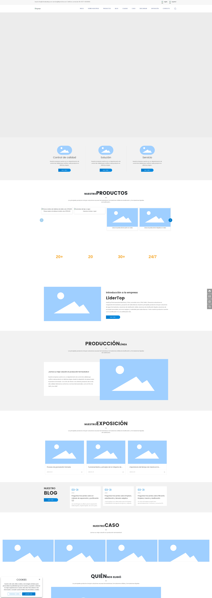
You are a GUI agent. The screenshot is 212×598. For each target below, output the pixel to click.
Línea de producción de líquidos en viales (122, 227)
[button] (41, 220)
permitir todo (28, 594)
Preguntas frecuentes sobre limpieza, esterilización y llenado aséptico (118, 497)
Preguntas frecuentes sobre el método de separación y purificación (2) (85, 498)
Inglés (165, 2)
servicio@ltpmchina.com (60, 2)
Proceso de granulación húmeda (59, 467)
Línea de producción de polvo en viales (89, 227)
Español (174, 2)
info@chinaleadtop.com (45, 2)
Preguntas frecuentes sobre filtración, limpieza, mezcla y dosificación (151, 497)
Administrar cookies (14, 594)
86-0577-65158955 (84, 2)
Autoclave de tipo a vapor (57, 211)
